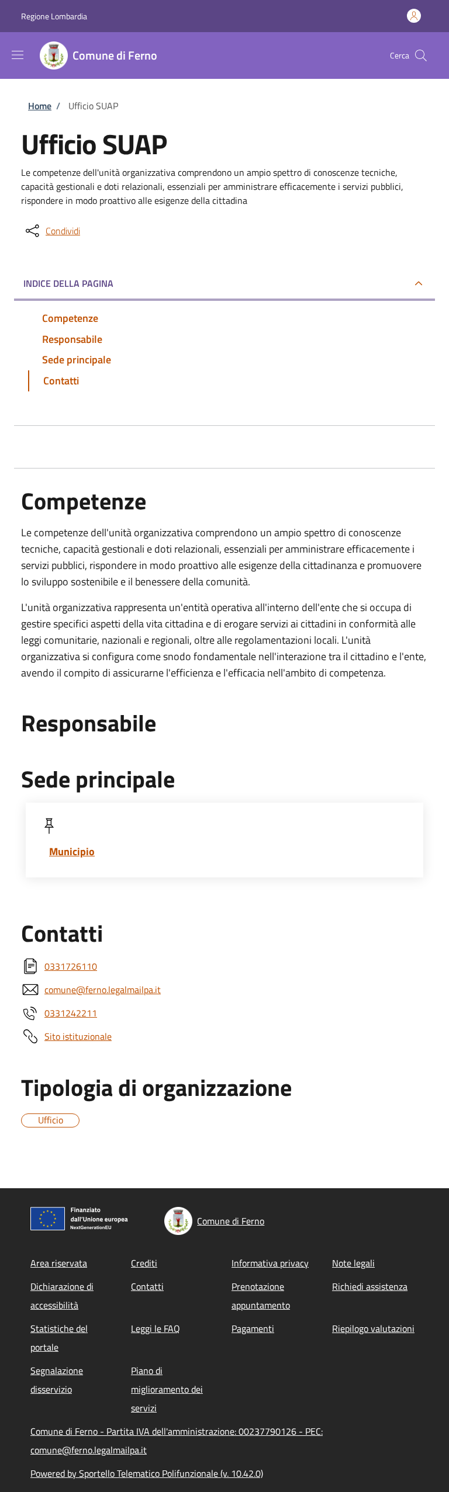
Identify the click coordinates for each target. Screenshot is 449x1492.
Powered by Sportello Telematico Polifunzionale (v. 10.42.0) (146, 1473)
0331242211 (70, 1013)
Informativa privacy (270, 1263)
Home (39, 106)
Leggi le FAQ (155, 1328)
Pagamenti (253, 1328)
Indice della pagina (68, 283)
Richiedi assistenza (369, 1286)
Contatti (147, 1286)
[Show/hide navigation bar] (17, 55)
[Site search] (421, 55)
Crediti (144, 1263)
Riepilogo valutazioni (373, 1328)
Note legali (353, 1263)
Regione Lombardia (54, 16)
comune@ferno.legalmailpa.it (102, 990)
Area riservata (58, 1263)
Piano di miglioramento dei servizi (167, 1389)
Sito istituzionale (78, 1036)
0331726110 (70, 966)
